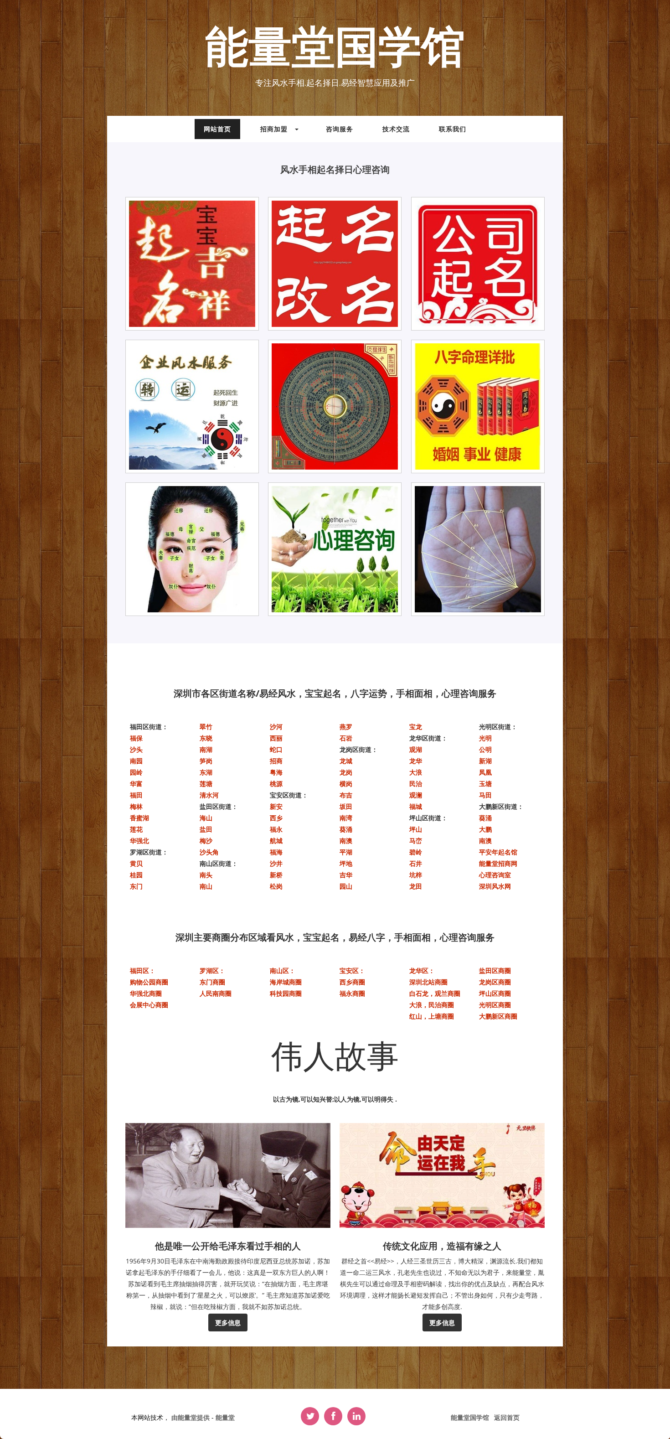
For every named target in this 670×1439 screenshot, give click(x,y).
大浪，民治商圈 (431, 1004)
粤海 (276, 772)
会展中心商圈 (149, 1004)
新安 (276, 806)
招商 (276, 760)
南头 (206, 874)
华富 (136, 783)
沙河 (276, 726)
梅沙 (206, 840)
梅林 (136, 806)
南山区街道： (219, 863)
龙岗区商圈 (495, 982)
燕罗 (346, 726)
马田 (485, 795)
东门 (136, 886)
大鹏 (485, 829)
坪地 (346, 863)
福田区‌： (142, 970)
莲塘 (206, 783)
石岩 (346, 738)
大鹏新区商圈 (498, 1016)
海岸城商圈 (286, 982)
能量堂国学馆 (335, 48)
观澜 (415, 795)
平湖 (346, 852)
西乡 (276, 817)
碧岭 (415, 852)
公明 (485, 749)
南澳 (346, 840)
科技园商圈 (286, 993)
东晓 (206, 738)
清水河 (209, 795)
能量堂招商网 (498, 863)
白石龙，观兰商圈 (434, 993)
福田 (136, 795)
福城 (415, 806)
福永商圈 (352, 993)
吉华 (346, 874)
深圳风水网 (495, 886)
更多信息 (228, 1322)
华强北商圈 (146, 993)
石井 (415, 863)
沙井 (276, 863)
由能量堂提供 (191, 1417)
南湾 (346, 817)
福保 (136, 738)
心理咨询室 (495, 874)
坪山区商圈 (495, 993)
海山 (206, 817)
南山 (206, 886)
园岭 (136, 772)
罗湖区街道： (149, 852)
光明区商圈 (495, 1004)
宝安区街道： (289, 795)
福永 (276, 829)
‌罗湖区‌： (212, 970)
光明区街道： (498, 726)
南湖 (206, 749)
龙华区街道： (428, 738)
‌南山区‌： (282, 970)
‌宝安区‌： (352, 970)
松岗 (276, 886)
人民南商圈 (216, 993)
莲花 (136, 829)
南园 (136, 760)
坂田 (346, 806)
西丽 (276, 738)
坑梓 (415, 874)
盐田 (206, 829)
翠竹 (206, 726)
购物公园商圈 (149, 982)
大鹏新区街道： (501, 806)
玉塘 (485, 783)
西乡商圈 (352, 982)
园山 (346, 886)
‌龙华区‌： (422, 970)
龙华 (415, 760)
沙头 (136, 749)
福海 (276, 852)
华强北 (139, 840)
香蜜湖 (139, 817)
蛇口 (276, 749)
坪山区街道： (428, 817)
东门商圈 (212, 982)
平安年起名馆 (498, 852)
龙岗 (346, 772)
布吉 (346, 795)
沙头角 (209, 852)
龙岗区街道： (359, 749)
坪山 (415, 829)
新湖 (485, 760)
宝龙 (415, 726)
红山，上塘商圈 (431, 1016)
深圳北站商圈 (428, 982)
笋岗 (206, 760)
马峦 (415, 840)
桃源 (276, 783)
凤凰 (485, 772)
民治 (415, 783)
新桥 (276, 874)
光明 (485, 738)
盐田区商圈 (495, 970)
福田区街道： (149, 726)
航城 (276, 840)
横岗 (346, 783)
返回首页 (507, 1417)
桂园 (136, 874)
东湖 (206, 772)
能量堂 (225, 1417)
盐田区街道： (219, 806)
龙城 (346, 760)
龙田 (415, 886)
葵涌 (346, 829)
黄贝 (136, 863)
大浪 (415, 772)
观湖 (415, 749)
